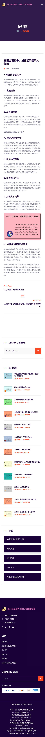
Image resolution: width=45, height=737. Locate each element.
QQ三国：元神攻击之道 (14, 289)
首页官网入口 (6, 642)
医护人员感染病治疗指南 (22, 387)
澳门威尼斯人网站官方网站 (24, 710)
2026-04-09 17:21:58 (23, 477)
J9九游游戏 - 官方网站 (21, 726)
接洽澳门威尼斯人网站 (15, 577)
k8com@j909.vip (10, 622)
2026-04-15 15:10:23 (22, 402)
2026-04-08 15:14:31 (23, 502)
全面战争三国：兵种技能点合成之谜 (26, 412)
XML (11, 710)
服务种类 (10, 567)
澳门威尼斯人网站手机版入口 (21, 712)
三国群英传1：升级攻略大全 (23, 474)
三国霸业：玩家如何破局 (22, 449)
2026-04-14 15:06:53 (23, 415)
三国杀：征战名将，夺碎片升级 (24, 512)
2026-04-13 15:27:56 (23, 427)
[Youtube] (13, 627)
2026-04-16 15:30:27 (23, 390)
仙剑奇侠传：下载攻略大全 (23, 437)
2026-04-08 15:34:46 (23, 490)
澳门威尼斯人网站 (26, 704)
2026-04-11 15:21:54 (22, 452)
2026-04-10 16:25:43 (23, 465)
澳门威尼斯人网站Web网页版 (21, 718)
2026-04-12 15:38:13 (23, 440)
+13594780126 (10, 619)
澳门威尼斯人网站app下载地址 (20, 720)
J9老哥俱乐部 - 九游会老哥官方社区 (21, 723)
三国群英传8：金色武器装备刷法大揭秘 (27, 462)
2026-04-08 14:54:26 (23, 514)
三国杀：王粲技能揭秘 (21, 487)
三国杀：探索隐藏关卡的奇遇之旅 (25, 499)
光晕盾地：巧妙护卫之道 (22, 425)
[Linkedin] (9, 627)
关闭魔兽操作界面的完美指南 (23, 400)
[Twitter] (5, 627)
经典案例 (10, 549)
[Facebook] (2, 627)
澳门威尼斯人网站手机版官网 (21, 715)
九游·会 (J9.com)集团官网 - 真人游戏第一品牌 (21, 731)
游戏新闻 (10, 558)
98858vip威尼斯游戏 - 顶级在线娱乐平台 (22, 733)
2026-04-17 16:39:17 (23, 378)
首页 (17, 31)
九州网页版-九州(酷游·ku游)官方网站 (21, 728)
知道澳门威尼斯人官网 (15, 539)
